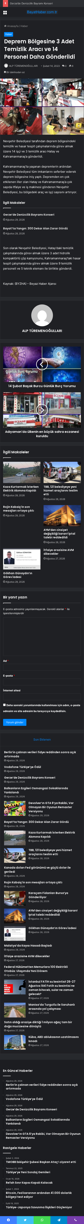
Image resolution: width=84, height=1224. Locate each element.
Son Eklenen (42, 739)
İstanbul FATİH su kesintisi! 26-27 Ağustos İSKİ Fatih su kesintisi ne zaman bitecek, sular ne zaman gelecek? (52, 988)
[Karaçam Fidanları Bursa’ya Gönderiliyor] (15, 898)
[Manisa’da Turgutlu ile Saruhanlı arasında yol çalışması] (15, 1010)
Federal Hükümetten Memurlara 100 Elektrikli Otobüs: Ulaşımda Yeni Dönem (36, 969)
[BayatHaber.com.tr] (42, 12)
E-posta (9, 675)
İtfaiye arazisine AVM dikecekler (59, 552)
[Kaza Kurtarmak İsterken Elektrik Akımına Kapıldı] (21, 472)
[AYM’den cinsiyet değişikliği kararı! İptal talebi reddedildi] (62, 515)
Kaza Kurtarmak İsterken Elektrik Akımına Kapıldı (21, 488)
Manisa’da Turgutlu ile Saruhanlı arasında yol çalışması (52, 1007)
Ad (6, 660)
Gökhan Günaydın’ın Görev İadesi (17, 575)
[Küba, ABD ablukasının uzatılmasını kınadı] (15, 1042)
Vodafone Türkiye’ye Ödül (22, 767)
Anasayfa (12, 26)
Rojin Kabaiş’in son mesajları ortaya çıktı (18, 509)
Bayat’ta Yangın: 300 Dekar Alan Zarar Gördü (35, 228)
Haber (24, 26)
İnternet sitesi (12, 690)
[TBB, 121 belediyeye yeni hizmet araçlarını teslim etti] (62, 472)
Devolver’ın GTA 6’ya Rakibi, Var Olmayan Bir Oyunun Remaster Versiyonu (51, 807)
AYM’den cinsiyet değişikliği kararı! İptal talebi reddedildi (59, 533)
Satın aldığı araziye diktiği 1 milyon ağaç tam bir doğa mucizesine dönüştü (38, 1024)
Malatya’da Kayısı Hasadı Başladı (28, 946)
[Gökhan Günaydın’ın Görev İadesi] (21, 558)
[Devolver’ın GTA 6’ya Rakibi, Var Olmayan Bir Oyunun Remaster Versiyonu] (15, 808)
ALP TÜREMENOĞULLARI (23, 65)
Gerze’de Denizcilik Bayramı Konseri (31, 3)
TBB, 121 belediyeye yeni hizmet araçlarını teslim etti (61, 490)
